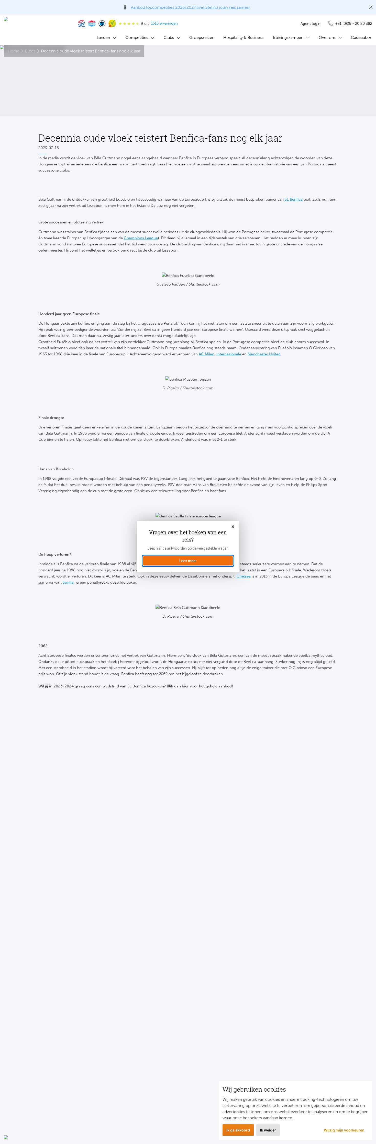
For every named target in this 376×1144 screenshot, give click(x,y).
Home (13, 51)
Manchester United (264, 354)
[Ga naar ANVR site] (92, 23)
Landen (103, 37)
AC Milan (206, 354)
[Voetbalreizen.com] (36, 30)
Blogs (30, 51)
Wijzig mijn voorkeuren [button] (344, 1130)
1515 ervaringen (164, 23)
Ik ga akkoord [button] (238, 1130)
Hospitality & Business (243, 37)
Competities (136, 37)
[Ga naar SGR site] (81, 23)
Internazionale (228, 354)
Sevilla (68, 582)
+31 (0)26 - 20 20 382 (353, 23)
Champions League (141, 238)
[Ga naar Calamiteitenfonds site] (102, 23)
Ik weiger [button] (268, 1130)
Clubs (168, 37)
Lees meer (188, 561)
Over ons (327, 37)
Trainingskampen (287, 37)
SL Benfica (294, 199)
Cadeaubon (361, 37)
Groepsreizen (201, 37)
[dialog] (188, 546)
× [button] (233, 526)
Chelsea (244, 576)
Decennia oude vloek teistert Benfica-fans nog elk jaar (90, 51)
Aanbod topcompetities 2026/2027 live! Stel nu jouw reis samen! (190, 7)
